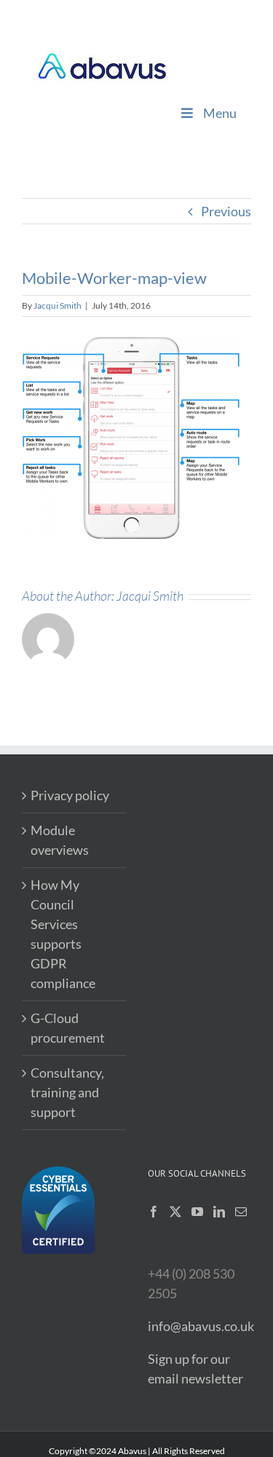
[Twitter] (175, 1211)
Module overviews (60, 840)
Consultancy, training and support (67, 1092)
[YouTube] (197, 1211)
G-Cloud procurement (68, 1028)
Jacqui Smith (57, 305)
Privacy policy (70, 795)
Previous (226, 211)
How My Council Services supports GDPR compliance (63, 934)
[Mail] (241, 1211)
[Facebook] (153, 1211)
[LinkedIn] (219, 1211)
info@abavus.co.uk (201, 1326)
